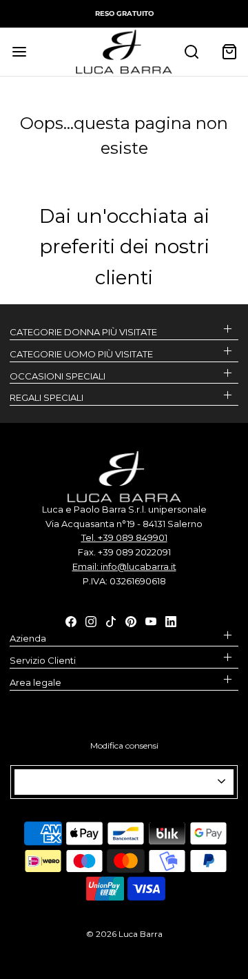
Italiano (118, 781)
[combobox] (124, 782)
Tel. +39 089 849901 (124, 537)
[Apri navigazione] (19, 51)
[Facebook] (70, 620)
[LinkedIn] (170, 620)
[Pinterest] (130, 620)
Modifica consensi (124, 745)
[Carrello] (229, 51)
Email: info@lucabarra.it (124, 566)
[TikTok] (110, 620)
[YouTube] (150, 620)
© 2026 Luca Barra (124, 934)
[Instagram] (90, 620)
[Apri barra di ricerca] (191, 51)
